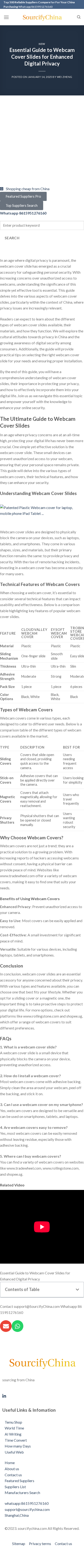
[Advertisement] (42, 144)
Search (12, 238)
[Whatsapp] (17, 1326)
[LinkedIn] (42, 1395)
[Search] (78, 17)
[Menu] (6, 17)
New (42, 43)
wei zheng (64, 76)
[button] (77, 1289)
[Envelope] (6, 1326)
